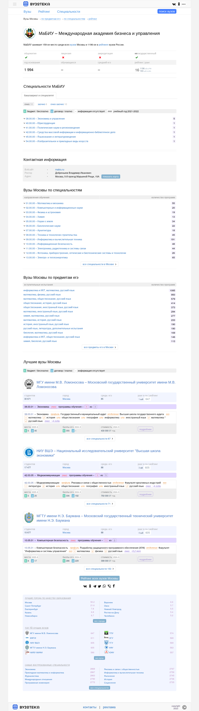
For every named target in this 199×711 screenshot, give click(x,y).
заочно (41, 104)
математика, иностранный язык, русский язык (48, 311)
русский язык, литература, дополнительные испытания (53, 328)
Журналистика (32, 675)
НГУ (111, 637)
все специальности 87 (99, 438)
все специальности (99, 687)
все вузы (99, 657)
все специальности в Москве (98, 264)
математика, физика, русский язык (42, 294)
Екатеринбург (31, 609)
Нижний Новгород (112, 609)
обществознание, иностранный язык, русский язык (50, 307)
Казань (28, 612)
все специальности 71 (99, 503)
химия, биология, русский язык (40, 341)
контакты (89, 707)
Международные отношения (38, 679)
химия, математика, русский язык (41, 315)
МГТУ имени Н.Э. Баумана (43, 647)
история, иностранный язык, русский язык (46, 324)
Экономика (30, 669)
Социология (110, 682)
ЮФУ (111, 652)
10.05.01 (29, 547)
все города (99, 620)
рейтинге (104, 44)
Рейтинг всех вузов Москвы (99, 578)
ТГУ (111, 642)
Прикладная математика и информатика (44, 672)
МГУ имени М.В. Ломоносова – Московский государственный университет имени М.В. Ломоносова (106, 384)
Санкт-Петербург (33, 605)
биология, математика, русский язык (43, 332)
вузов (73, 44)
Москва (66, 398)
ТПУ (111, 633)
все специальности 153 (98, 568)
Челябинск (109, 615)
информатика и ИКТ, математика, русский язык (48, 290)
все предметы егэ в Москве (98, 347)
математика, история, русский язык (42, 320)
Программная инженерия (37, 682)
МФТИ (33, 637)
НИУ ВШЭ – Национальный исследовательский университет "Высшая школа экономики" (98, 453)
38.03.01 (29, 414)
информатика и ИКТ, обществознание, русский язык (51, 336)
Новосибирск (31, 615)
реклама (109, 707)
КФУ (111, 647)
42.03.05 (29, 482)
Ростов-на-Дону (111, 612)
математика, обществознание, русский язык (47, 298)
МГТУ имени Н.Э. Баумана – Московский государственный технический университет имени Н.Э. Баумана (105, 518)
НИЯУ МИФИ (36, 652)
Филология (109, 675)
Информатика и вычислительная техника (124, 672)
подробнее (145, 429)
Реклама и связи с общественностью (121, 669)
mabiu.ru (59, 169)
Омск (106, 605)
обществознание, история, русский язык (45, 303)
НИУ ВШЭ (34, 642)
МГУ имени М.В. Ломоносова (44, 633)
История (108, 679)
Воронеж (108, 602)
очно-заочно (57, 104)
